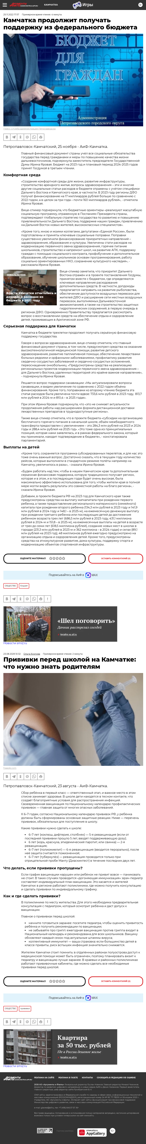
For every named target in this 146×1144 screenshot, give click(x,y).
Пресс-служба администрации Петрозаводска (29, 128)
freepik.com (9, 768)
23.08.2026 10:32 (12, 654)
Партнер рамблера (64, 1131)
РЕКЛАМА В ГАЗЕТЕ (68, 1077)
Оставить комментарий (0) (116, 558)
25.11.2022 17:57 (11, 14)
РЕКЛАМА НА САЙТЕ (44, 1077)
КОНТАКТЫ (87, 1077)
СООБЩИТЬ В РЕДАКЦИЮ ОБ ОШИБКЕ (116, 1077)
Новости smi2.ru (15, 643)
